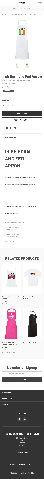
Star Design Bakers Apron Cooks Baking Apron (10, 344)
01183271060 (23, 452)
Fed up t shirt (28, 296)
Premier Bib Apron (30, 342)
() (41, 3)
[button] (22, 137)
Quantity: (5, 100)
